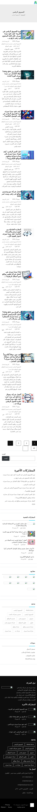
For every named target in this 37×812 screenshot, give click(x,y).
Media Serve (29, 610)
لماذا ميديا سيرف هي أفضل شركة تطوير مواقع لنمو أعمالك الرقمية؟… (11, 274)
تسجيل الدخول (31, 649)
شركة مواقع (16, 627)
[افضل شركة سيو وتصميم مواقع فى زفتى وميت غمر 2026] (27, 192)
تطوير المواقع (8, 46)
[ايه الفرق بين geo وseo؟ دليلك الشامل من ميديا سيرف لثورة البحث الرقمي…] (27, 71)
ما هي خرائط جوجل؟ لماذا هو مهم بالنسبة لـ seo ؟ (15, 533)
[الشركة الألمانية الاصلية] (23, 579)
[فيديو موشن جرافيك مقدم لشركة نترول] (15, 585)
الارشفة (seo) (5, 41)
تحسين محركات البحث (15, 614)
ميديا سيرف (8, 631)
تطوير (31, 623)
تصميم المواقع (5, 44)
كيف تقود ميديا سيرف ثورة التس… (17, 724)
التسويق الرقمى (18, 610)
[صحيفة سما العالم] (15, 579)
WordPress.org (30, 659)
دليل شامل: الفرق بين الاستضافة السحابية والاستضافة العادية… (14, 524)
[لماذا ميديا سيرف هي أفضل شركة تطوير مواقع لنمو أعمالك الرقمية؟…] (27, 272)
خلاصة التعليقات (30, 656)
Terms (10, 807)
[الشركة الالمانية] (7, 585)
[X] (33, 808)
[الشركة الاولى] (31, 585)
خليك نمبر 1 (7, 86)
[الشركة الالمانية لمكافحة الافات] (23, 585)
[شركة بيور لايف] (31, 591)
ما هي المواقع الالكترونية (27, 557)
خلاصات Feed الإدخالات (28, 652)
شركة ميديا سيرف (28, 631)
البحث (3, 454)
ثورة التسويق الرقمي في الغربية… (17, 709)
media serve (21, 807)
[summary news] (7, 579)
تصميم (10, 44)
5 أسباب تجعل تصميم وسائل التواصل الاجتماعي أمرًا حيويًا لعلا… (19, 549)
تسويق (31, 618)
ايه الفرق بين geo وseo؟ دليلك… (17, 716)
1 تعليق (10, 88)
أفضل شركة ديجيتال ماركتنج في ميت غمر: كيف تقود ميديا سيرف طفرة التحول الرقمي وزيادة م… (13, 399)
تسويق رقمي (22, 618)
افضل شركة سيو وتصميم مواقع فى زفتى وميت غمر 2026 (11, 194)
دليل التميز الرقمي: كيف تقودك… (17, 732)
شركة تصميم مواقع (28, 627)
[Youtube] (31, 808)
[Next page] (25, 448)
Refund (3, 807)
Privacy (7, 805)
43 (34, 448)
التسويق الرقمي (17, 44)
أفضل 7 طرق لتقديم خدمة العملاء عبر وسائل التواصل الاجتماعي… (16, 541)
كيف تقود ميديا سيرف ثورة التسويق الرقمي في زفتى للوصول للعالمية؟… (11, 113)
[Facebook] (35, 804)
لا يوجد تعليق (16, 46)
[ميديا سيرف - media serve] (35, 2)
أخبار (8, 81)
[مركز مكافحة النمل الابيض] (31, 579)
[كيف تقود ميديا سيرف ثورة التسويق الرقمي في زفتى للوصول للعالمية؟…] (27, 111)
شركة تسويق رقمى (10, 623)
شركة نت (17, 631)
